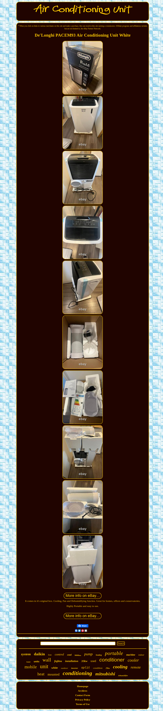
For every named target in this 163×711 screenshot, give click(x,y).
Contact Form (82, 695)
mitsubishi (105, 673)
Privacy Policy (82, 699)
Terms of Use (83, 704)
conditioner (111, 660)
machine (130, 654)
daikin (39, 654)
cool (69, 654)
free (50, 655)
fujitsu (58, 661)
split (85, 667)
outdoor (64, 668)
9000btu (78, 655)
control (59, 654)
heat (40, 674)
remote (136, 667)
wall (47, 660)
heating (99, 655)
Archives (82, 691)
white (54, 667)
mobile (31, 667)
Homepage (82, 686)
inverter (74, 668)
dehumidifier (123, 675)
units (36, 661)
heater (28, 662)
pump (88, 654)
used (93, 661)
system (26, 654)
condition (98, 668)
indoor (141, 655)
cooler (133, 660)
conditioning (77, 673)
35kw (84, 661)
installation (71, 661)
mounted (54, 674)
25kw (108, 668)
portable (114, 653)
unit (44, 666)
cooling (120, 666)
